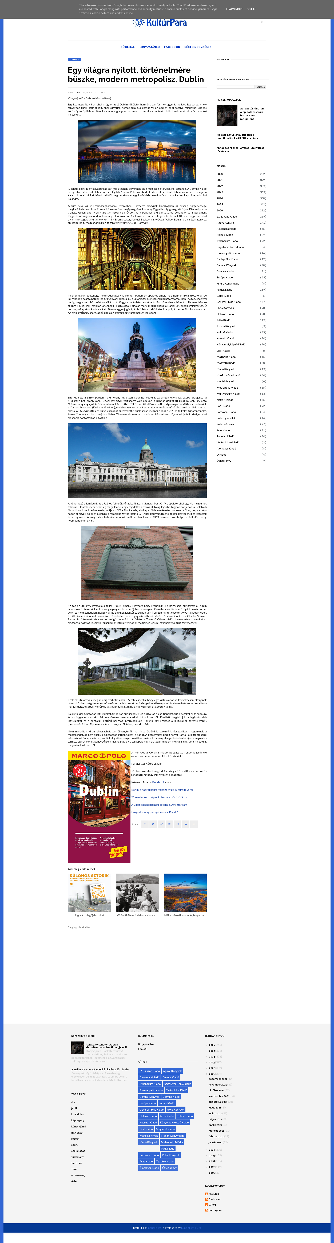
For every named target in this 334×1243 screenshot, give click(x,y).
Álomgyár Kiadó (226, 448)
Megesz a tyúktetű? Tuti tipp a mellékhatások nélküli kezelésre (237, 136)
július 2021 (215, 1107)
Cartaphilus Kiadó (227, 259)
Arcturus (214, 1194)
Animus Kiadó (225, 234)
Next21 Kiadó (225, 399)
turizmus (76, 1163)
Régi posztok (146, 1044)
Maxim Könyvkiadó (228, 375)
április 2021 (215, 1125)
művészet (77, 1132)
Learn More (234, 9)
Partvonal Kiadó (226, 411)
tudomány (77, 1157)
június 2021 (215, 1113)
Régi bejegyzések (198, 47)
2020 (220, 173)
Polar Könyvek (225, 424)
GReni (77, 92)
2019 (212, 1155)
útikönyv (74, 60)
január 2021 (215, 1142)
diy (73, 1102)
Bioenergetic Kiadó (228, 253)
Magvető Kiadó (226, 362)
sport (74, 1144)
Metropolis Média (227, 387)
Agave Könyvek (226, 222)
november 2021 (218, 1084)
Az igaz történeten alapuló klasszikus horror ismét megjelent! (252, 113)
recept (75, 1138)
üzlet (74, 1181)
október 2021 (216, 1090)
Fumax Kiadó (224, 289)
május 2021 (215, 1119)
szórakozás (78, 1151)
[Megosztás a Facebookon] (145, 824)
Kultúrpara (215, 1210)
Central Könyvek (227, 265)
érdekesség (78, 1175)
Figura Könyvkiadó (228, 283)
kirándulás (77, 1114)
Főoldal (128, 47)
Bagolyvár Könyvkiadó (230, 246)
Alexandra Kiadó (226, 228)
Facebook (172, 47)
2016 (212, 1172)
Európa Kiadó (225, 277)
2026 (220, 210)
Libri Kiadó (223, 350)
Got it (251, 9)
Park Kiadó (223, 405)
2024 (220, 198)
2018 (212, 1161)
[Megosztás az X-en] (153, 824)
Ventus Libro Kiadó (228, 442)
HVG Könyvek (225, 307)
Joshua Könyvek (226, 326)
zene (74, 1169)
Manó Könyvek (226, 369)
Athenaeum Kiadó (227, 240)
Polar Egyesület (226, 418)
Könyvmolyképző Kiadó (231, 344)
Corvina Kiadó (225, 271)
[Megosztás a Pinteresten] (194, 824)
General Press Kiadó (229, 301)
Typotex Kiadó (225, 436)
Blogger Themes (191, 1228)
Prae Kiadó (223, 430)
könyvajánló (78, 1126)
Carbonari (215, 1199)
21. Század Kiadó (227, 216)
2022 (220, 186)
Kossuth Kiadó (225, 338)
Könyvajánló (149, 47)
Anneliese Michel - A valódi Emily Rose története (240, 150)
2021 (220, 179)
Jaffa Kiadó (223, 320)
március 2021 (216, 1130)
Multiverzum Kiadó (228, 393)
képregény (77, 1120)
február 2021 (216, 1136)
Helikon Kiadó (225, 313)
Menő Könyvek (226, 381)
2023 (220, 192)
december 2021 (218, 1079)
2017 (212, 1167)
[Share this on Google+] (161, 824)
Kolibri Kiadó (225, 332)
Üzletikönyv (224, 460)
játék (74, 1108)
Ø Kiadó (221, 454)
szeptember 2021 (219, 1096)
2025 (220, 204)
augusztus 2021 (218, 1101)
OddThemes (154, 1228)
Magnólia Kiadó (226, 356)
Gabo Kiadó (224, 295)
